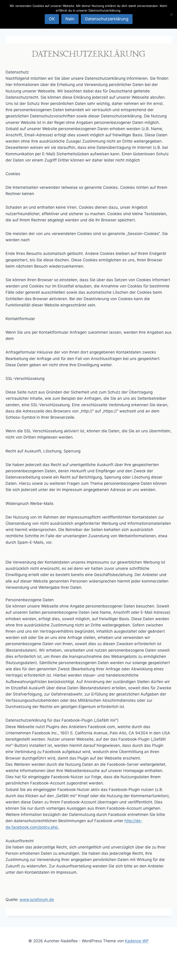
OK (52, 18)
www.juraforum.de (37, 899)
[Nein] (171, 14)
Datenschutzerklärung (106, 18)
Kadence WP (137, 941)
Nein (69, 18)
